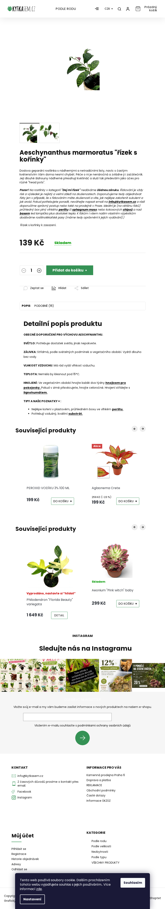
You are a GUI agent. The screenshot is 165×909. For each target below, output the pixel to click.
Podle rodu (99, 841)
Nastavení (32, 899)
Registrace (18, 854)
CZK (108, 9)
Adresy (16, 864)
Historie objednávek (25, 859)
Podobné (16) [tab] (44, 306)
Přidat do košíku (68, 270)
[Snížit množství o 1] (23, 270)
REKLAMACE (94, 785)
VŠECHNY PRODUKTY (106, 863)
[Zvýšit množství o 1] (39, 270)
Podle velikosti (101, 846)
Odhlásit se (19, 869)
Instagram (25, 797)
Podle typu (99, 857)
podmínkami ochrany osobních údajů (104, 725)
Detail (59, 615)
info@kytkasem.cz (30, 776)
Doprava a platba (99, 780)
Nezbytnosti (100, 852)
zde (39, 889)
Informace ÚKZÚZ (99, 801)
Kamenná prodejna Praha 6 (106, 775)
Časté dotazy (96, 795)
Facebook (24, 792)
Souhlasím (133, 882)
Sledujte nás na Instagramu (85, 648)
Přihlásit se (84, 737)
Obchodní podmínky (101, 790)
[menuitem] (66, 9)
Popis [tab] (26, 306)
